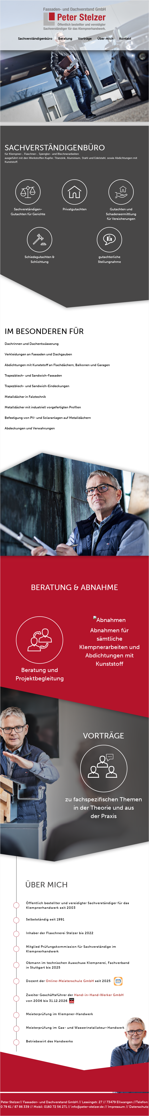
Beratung (65, 39)
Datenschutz (138, 1107)
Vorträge (85, 39)
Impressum (117, 1107)
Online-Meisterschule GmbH (70, 981)
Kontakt (125, 39)
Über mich (105, 39)
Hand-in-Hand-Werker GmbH (99, 995)
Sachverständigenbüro (35, 39)
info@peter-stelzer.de (87, 1107)
